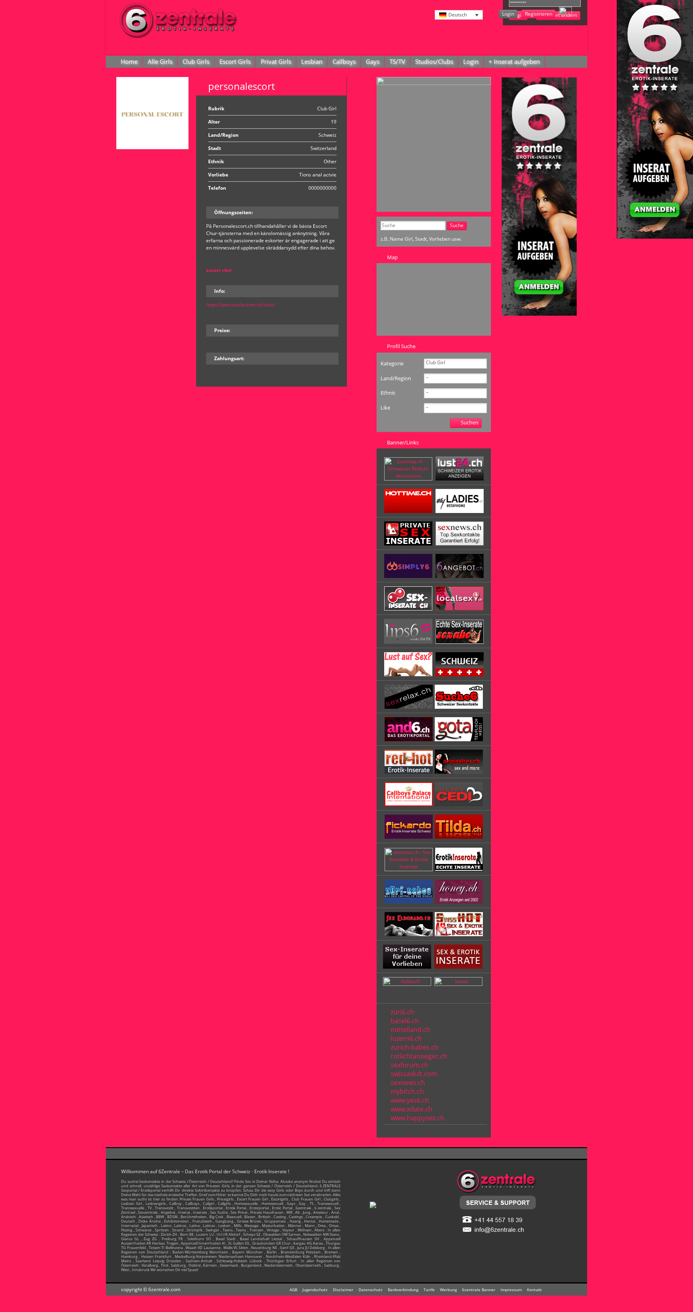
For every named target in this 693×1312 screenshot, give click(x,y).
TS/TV (397, 61)
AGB (293, 1289)
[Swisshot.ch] (459, 934)
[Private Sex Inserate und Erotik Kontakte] (409, 543)
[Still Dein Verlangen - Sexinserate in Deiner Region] (460, 478)
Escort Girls (235, 61)
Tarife (429, 1289)
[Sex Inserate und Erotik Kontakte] (409, 608)
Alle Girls (160, 61)
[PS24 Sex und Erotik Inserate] (460, 511)
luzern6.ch (406, 1038)
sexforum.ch (409, 1065)
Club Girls (195, 61)
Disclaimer (343, 1289)
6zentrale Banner (478, 1289)
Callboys (344, 61)
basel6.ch (405, 1020)
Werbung (448, 1289)
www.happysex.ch (417, 1117)
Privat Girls (276, 61)
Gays (372, 61)
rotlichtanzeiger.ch (419, 1056)
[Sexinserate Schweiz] (460, 674)
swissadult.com (414, 1073)
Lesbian (311, 61)
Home (129, 61)
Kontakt (534, 1289)
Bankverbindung (403, 1289)
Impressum (511, 1289)
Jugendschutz (315, 1289)
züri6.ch (402, 1012)
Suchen (469, 422)
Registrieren (538, 13)
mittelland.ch (410, 1029)
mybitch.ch (407, 1091)
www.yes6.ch (410, 1100)
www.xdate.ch (411, 1109)
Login (508, 13)
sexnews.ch (408, 1082)
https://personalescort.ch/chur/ (240, 304)
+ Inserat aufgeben (514, 61)
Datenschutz (371, 1289)
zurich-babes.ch (414, 1047)
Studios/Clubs (434, 61)
